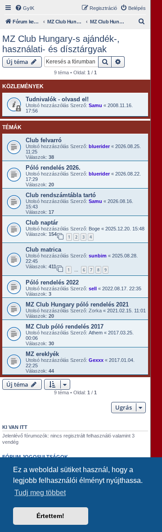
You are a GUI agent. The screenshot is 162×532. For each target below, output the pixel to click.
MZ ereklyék (42, 354)
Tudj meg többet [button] (40, 492)
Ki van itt (14, 427)
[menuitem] (24, 8)
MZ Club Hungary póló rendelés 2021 (77, 304)
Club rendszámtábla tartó (61, 195)
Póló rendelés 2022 (52, 282)
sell (93, 288)
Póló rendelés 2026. (53, 167)
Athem (96, 332)
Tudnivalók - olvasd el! (57, 99)
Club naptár (42, 222)
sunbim (98, 255)
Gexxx (96, 360)
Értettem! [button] (50, 515)
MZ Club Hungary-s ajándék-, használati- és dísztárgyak (61, 44)
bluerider (99, 146)
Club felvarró (44, 140)
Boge (94, 228)
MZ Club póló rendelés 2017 (65, 326)
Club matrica (43, 249)
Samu (95, 105)
